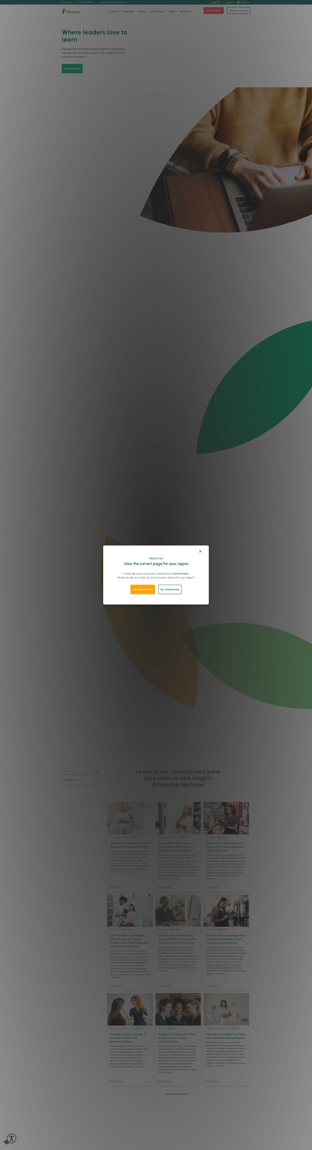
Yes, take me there (143, 589)
